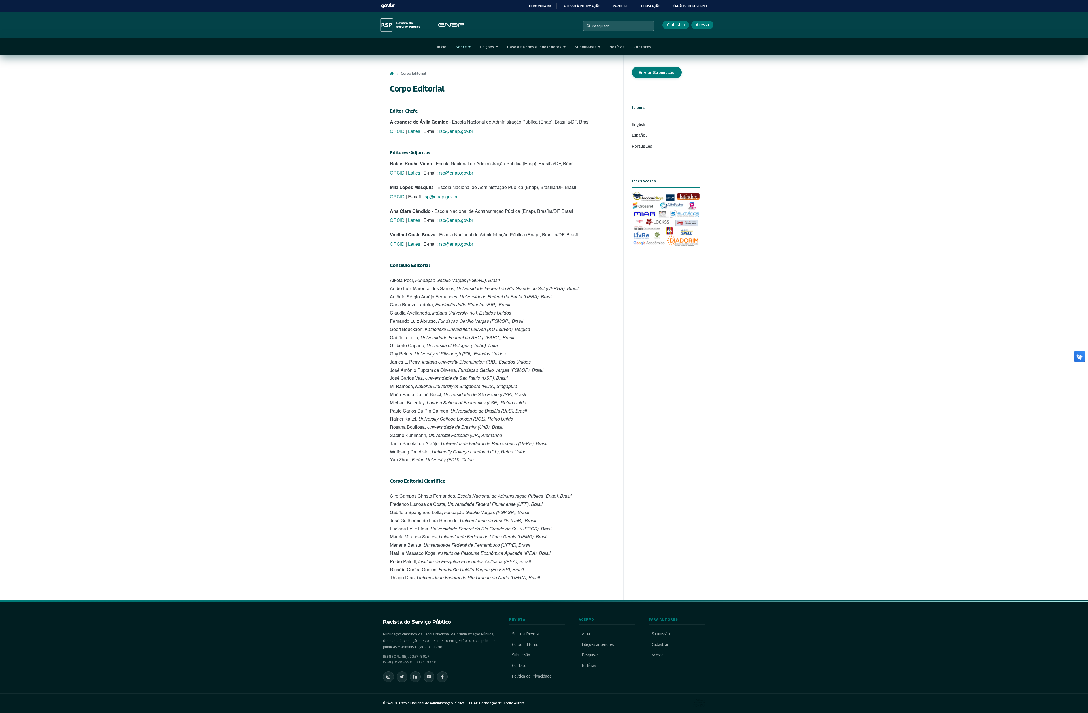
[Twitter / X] (402, 676)
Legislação (650, 6)
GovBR (388, 6)
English (638, 124)
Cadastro (676, 24)
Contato (519, 665)
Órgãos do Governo (690, 6)
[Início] (392, 73)
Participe (620, 6)
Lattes (414, 131)
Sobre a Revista (525, 633)
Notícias (616, 46)
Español (639, 135)
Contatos (642, 46)
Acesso (702, 24)
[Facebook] (442, 676)
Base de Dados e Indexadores (534, 46)
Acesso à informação (582, 6)
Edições (487, 46)
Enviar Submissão (657, 72)
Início (442, 46)
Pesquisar (600, 26)
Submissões (586, 46)
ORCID (397, 131)
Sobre (461, 46)
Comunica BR (540, 6)
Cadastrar (660, 644)
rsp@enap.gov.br (456, 131)
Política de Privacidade (531, 676)
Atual (586, 633)
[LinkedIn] (415, 676)
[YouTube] (429, 676)
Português (642, 146)
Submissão (521, 655)
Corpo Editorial (525, 644)
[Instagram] (388, 676)
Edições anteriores (597, 644)
